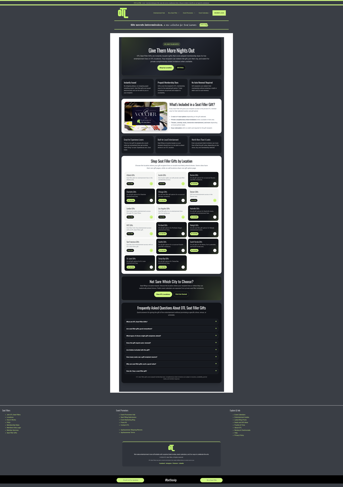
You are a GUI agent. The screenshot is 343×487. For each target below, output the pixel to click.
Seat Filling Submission (128, 417)
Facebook (162, 463)
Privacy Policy (239, 435)
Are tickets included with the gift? (138, 350)
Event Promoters (188, 13)
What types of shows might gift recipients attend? (143, 336)
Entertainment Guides (241, 417)
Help (236, 433)
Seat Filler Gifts (12, 433)
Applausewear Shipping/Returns (131, 430)
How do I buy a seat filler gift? (136, 371)
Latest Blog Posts (240, 420)
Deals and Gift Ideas (241, 422)
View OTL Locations (163, 294)
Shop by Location (166, 68)
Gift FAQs (180, 68)
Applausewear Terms (128, 432)
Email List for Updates (130, 480)
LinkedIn (181, 463)
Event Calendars (203, 13)
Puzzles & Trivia (239, 425)
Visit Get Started (181, 294)
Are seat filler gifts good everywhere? (139, 329)
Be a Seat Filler (172, 13)
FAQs (8, 422)
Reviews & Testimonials (242, 430)
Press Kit (124, 422)
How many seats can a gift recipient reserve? (141, 357)
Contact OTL (125, 425)
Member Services (13, 430)
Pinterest (175, 463)
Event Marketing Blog (128, 420)
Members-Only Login (14, 427)
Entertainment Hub (159, 13)
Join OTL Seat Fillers (14, 415)
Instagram (169, 463)
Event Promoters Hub (128, 415)
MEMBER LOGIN (219, 13)
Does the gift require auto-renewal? (138, 343)
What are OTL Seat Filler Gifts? (136, 322)
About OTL (238, 427)
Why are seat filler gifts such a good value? (141, 364)
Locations (10, 417)
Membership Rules (13, 425)
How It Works (11, 420)
